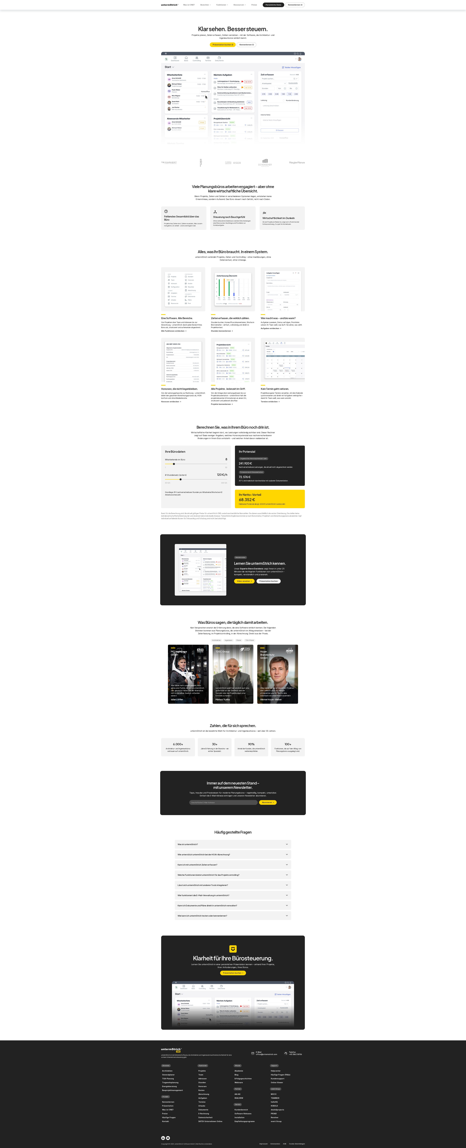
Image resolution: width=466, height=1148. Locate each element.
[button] (233, 844)
